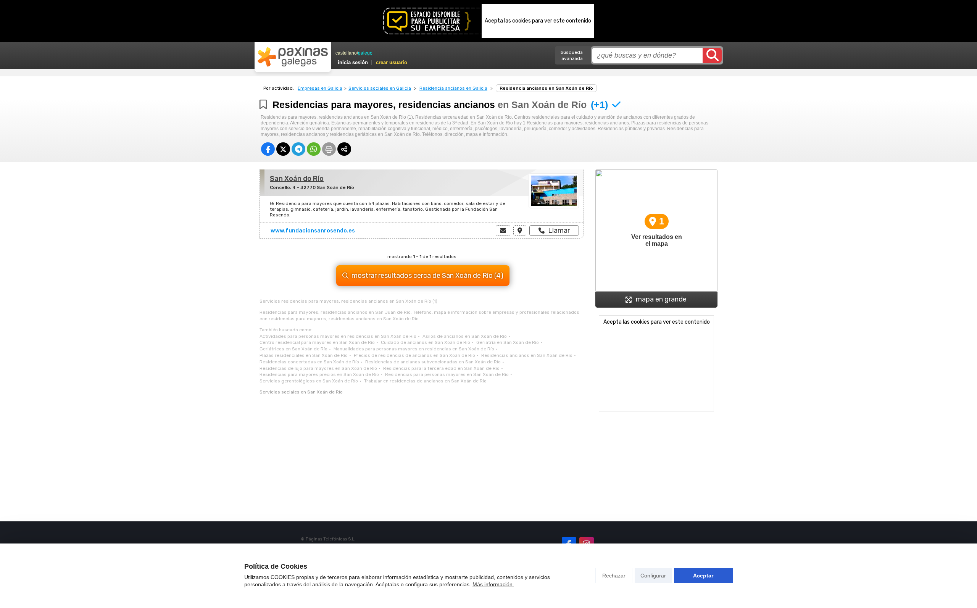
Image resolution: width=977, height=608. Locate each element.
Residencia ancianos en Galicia (453, 88)
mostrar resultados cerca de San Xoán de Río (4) (427, 275)
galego (365, 53)
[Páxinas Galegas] (293, 57)
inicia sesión (353, 62)
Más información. (493, 584)
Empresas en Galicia (320, 88)
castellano (346, 53)
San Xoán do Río (297, 178)
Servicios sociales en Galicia (379, 88)
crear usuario (391, 62)
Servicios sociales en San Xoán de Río (301, 392)
